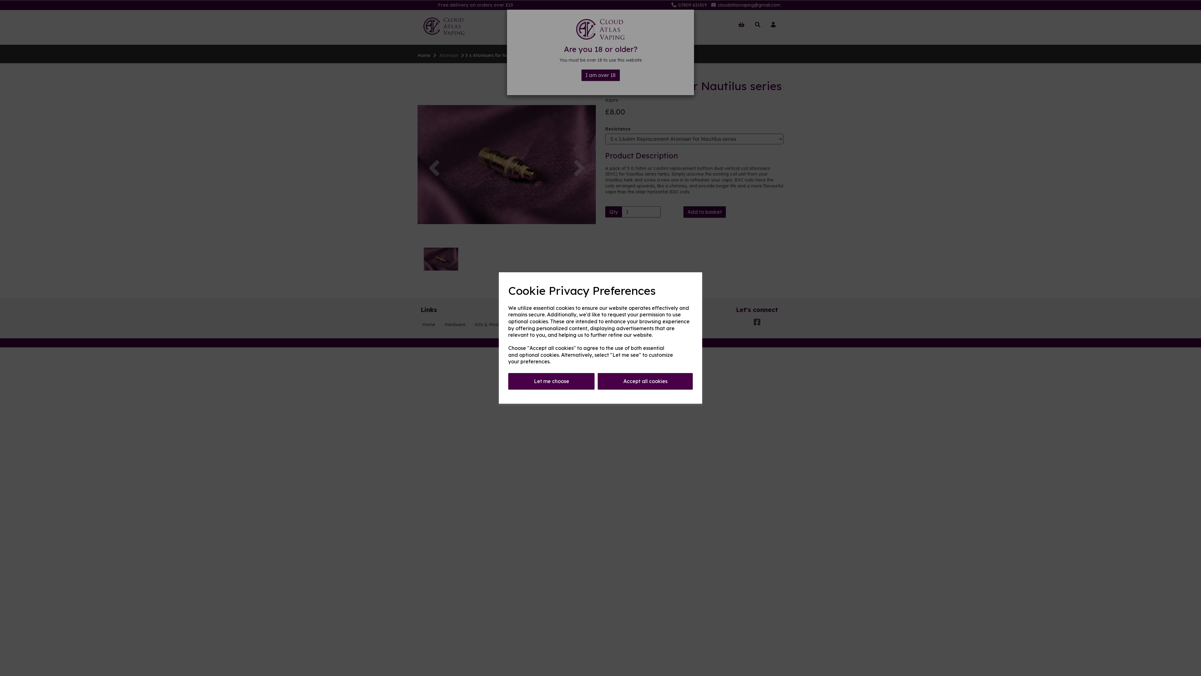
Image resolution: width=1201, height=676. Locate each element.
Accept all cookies (645, 381)
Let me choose (551, 381)
